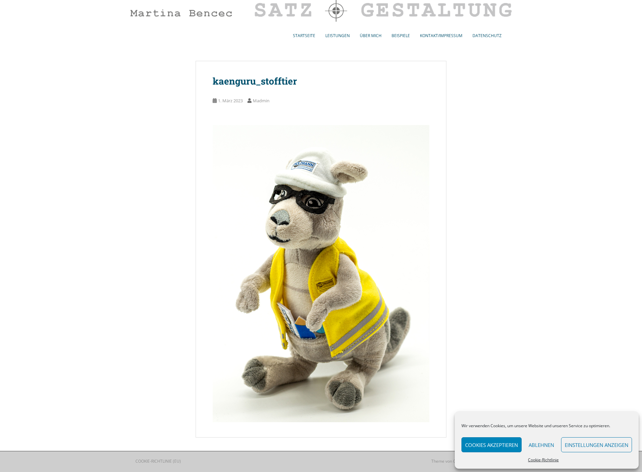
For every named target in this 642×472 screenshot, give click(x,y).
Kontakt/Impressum (441, 35)
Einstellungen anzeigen (596, 445)
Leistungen (337, 35)
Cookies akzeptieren (491, 445)
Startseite (304, 35)
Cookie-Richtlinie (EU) (158, 461)
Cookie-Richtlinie (543, 460)
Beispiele (401, 35)
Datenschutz (487, 35)
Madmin (261, 101)
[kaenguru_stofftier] (321, 273)
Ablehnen (541, 445)
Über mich (371, 35)
